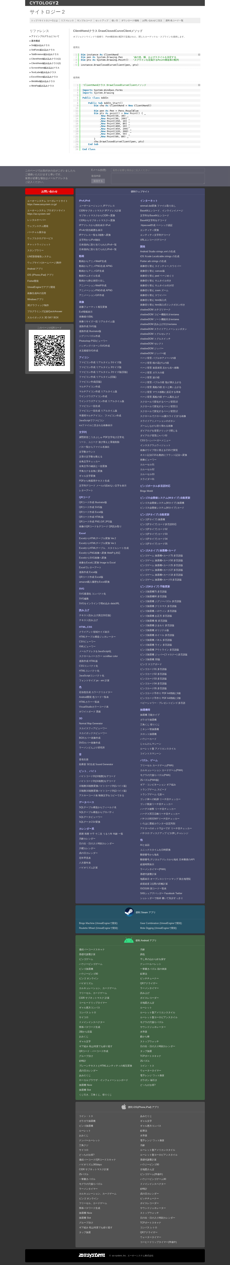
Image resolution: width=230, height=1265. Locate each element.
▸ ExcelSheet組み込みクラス (44, 77)
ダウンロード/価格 (130, 20)
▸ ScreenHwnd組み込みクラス (44, 68)
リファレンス (67, 20)
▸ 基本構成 (35, 41)
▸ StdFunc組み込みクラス (42, 50)
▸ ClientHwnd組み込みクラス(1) (45, 59)
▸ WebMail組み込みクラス (42, 81)
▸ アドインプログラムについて (44, 36)
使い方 (115, 20)
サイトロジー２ (48, 12)
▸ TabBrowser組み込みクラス (44, 54)
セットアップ (101, 20)
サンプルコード (84, 20)
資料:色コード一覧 (174, 20)
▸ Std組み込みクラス (40, 45)
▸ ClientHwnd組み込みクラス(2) (45, 63)
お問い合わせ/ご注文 (152, 20)
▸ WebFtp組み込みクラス (42, 86)
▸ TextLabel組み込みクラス (43, 72)
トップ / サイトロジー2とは (44, 20)
